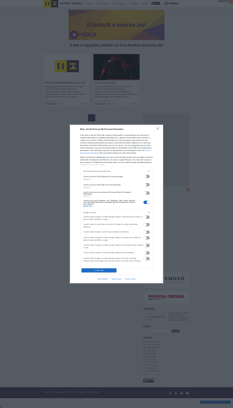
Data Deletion (103, 279)
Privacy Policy (130, 279)
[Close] (158, 129)
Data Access (116, 279)
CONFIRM (99, 270)
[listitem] (116, 171)
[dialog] (116, 204)
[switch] (146, 176)
